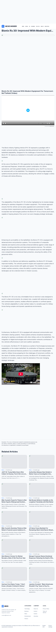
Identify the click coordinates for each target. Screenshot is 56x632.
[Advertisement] (28, 11)
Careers (35, 613)
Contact (35, 611)
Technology (27, 608)
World (26, 26)
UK (29, 26)
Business (33, 26)
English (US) (44, 626)
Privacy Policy (46, 608)
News (23, 26)
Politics (38, 26)
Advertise (36, 616)
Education (47, 26)
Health (42, 26)
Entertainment (28, 616)
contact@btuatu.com (6, 615)
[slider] (22, 123)
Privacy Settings (50, 626)
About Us (36, 608)
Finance (26, 618)
